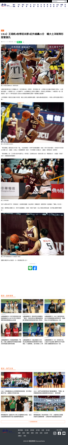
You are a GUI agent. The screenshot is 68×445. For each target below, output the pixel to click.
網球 (47, 5)
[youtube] (64, 433)
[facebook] (60, 433)
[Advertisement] (33, 19)
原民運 (23, 5)
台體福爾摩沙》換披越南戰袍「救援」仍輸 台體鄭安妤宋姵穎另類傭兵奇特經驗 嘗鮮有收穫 (11, 342)
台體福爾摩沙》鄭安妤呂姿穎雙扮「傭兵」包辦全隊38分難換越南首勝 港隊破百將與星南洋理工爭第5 (33, 318)
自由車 (57, 5)
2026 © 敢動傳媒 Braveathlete (34, 441)
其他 (65, 5)
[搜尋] (65, 1)
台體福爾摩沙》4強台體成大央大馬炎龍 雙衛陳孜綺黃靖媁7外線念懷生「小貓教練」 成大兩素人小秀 (33, 342)
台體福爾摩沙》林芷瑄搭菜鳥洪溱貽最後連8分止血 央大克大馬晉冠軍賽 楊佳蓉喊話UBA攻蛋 (11, 318)
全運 (30, 5)
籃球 (44, 5)
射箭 (53, 5)
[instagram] (55, 433)
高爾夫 (61, 5)
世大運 (19, 5)
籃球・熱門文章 (7, 368)
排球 (50, 5)
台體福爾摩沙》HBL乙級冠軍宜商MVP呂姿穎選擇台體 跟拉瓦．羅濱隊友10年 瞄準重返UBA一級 (54, 318)
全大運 (34, 5)
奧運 (38, 5)
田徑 (41, 5)
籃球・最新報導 (7, 296)
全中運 (27, 5)
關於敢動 (14, 5)
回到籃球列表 (33, 421)
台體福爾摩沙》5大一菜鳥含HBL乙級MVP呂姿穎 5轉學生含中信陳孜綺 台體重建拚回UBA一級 (54, 342)
